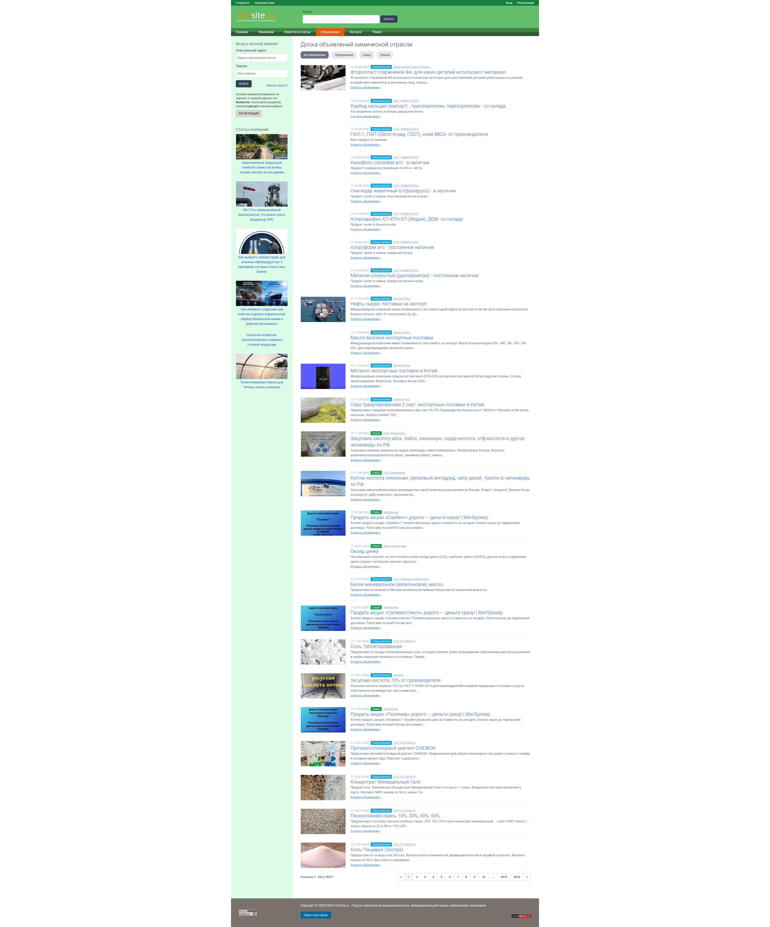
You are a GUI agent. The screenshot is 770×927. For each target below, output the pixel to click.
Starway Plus (401, 298)
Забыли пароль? (277, 85)
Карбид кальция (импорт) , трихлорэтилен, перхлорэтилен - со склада (428, 106)
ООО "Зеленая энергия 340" (411, 579)
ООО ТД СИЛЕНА (404, 641)
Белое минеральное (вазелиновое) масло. (397, 584)
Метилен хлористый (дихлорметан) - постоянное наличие (414, 275)
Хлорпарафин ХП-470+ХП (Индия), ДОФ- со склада (407, 219)
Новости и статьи (297, 32)
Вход (509, 2)
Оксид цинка (365, 551)
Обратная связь (316, 915)
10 (483, 877)
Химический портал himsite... (412, 67)
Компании (266, 32)
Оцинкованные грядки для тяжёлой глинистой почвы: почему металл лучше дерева (262, 167)
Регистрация (525, 2)
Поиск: (308, 12)
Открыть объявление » (366, 87)
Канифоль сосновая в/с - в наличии (390, 162)
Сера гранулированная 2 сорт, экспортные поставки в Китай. (418, 404)
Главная (242, 32)
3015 (504, 877)
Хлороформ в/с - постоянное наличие (392, 247)
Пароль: (242, 66)
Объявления (330, 32)
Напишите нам (264, 2)
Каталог (356, 32)
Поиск (377, 32)
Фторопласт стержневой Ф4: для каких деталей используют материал (428, 72)
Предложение (344, 55)
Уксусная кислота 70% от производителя (396, 680)
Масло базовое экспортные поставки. (392, 337)
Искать (389, 19)
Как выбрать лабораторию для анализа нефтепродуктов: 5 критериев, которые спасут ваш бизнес (262, 264)
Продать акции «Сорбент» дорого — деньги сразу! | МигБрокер (419, 517)
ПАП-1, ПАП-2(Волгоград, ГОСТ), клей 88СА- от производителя (419, 134)
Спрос (367, 55)
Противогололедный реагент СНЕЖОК (393, 748)
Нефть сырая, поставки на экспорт (389, 304)
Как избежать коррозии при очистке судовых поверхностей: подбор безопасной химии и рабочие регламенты (262, 316)
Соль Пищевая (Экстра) (377, 849)
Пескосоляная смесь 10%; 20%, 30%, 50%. (396, 816)
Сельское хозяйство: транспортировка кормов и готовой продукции (261, 339)
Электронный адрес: (251, 50)
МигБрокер (390, 512)
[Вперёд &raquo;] (527, 877)
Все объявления (314, 55)
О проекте (242, 2)
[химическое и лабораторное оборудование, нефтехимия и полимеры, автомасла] (264, 17)
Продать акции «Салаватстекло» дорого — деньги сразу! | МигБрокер (427, 612)
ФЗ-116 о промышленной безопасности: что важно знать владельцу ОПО (262, 214)
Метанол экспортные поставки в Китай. (395, 371)
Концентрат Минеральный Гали (386, 782)
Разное (385, 55)
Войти (243, 83)
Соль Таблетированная (376, 646)
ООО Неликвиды (394, 433)
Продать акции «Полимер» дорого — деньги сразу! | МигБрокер (420, 714)
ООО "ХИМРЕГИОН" (406, 100)
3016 (517, 877)
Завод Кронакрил (395, 546)
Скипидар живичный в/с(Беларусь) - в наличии (403, 191)
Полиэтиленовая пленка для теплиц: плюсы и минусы (261, 384)
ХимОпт (398, 675)
